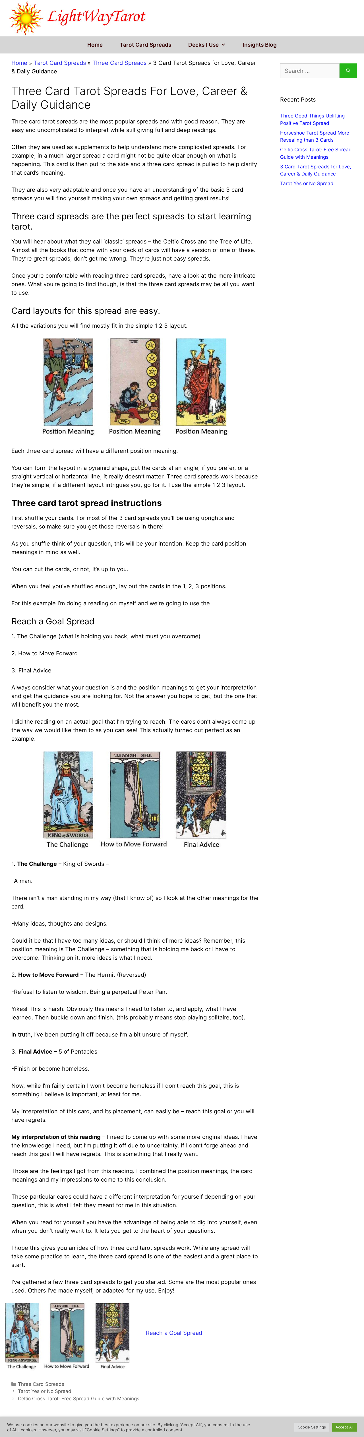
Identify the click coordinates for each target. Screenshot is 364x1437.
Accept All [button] (344, 1427)
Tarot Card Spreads (145, 45)
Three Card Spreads (119, 62)
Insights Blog (260, 45)
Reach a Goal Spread (174, 1332)
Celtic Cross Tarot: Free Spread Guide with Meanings (78, 1398)
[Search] (348, 70)
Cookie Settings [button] (312, 1427)
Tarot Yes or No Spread (44, 1391)
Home (95, 45)
